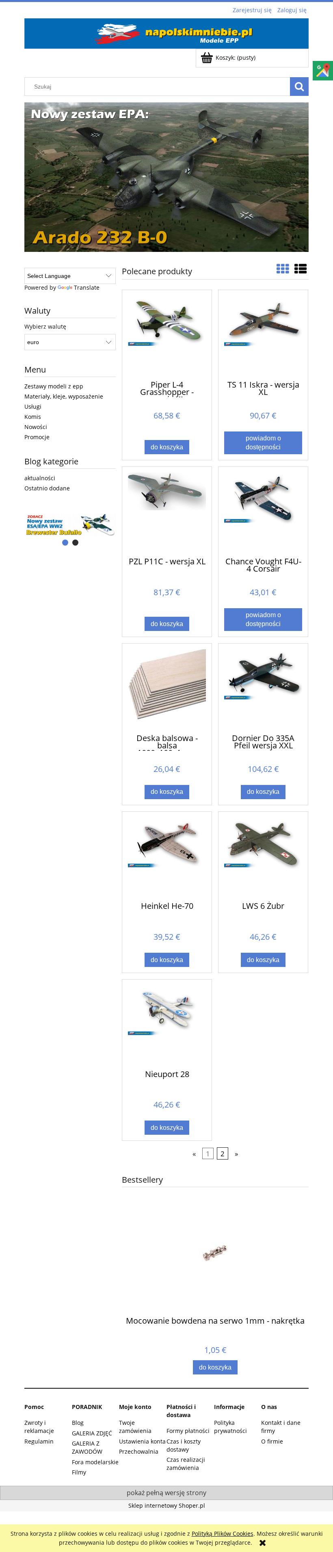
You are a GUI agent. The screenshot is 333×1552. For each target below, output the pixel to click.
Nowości (35, 427)
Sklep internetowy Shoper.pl (166, 1505)
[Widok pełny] (300, 268)
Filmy (79, 1472)
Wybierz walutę (45, 326)
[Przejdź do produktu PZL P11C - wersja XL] (167, 511)
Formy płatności (188, 1431)
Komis (32, 417)
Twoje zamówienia (135, 1427)
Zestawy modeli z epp (53, 386)
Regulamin (39, 1441)
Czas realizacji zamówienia (185, 1464)
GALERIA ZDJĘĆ (92, 1433)
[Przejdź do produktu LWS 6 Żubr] (263, 856)
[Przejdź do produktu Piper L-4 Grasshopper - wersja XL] (167, 334)
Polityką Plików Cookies (222, 1533)
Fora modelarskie (95, 1462)
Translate (86, 287)
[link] (166, 177)
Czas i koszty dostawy (183, 1445)
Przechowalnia (138, 1451)
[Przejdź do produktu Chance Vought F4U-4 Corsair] (263, 511)
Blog (78, 1422)
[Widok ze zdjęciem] (283, 268)
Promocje (37, 437)
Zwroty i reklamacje (39, 1427)
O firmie (272, 1441)
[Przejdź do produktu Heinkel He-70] (167, 856)
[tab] (65, 543)
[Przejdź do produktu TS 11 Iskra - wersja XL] (263, 334)
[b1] (70, 525)
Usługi (32, 406)
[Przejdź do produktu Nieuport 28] (167, 1023)
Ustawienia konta (142, 1441)
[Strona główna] (166, 32)
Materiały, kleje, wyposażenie (63, 396)
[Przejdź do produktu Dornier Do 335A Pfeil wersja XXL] (263, 687)
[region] (166, 177)
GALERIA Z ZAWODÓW (87, 1447)
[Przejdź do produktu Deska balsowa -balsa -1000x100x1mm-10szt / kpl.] (167, 687)
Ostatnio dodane (47, 488)
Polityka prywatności (230, 1427)
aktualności (39, 478)
